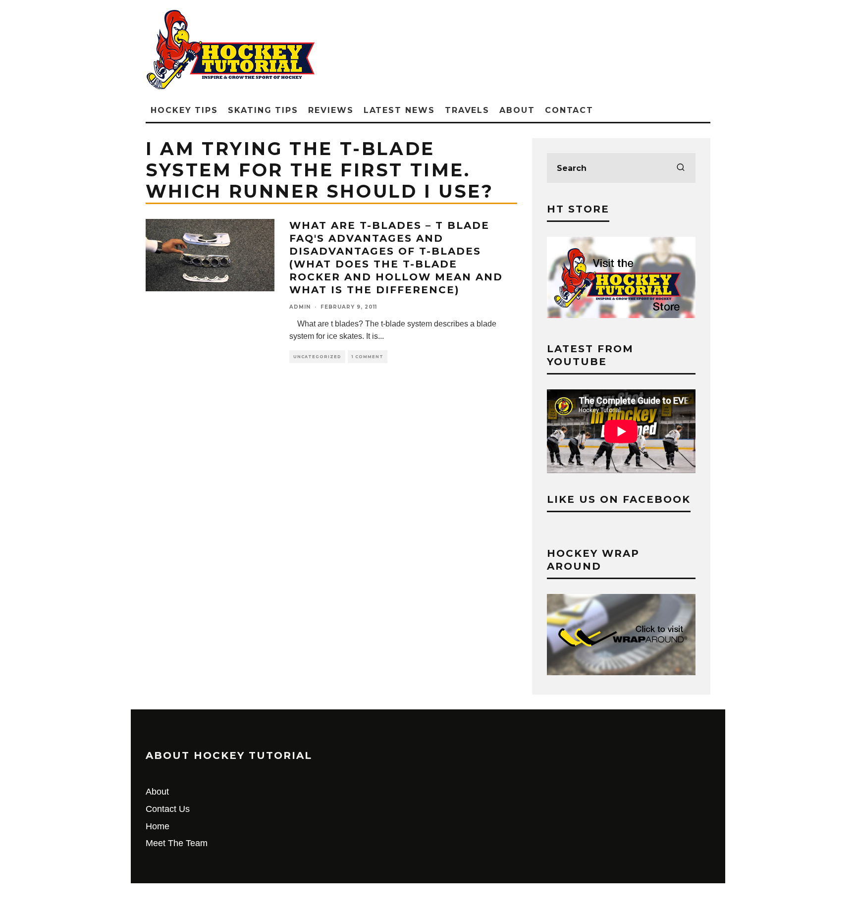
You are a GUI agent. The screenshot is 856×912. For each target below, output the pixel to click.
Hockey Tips (184, 110)
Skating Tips (263, 110)
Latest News (399, 110)
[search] (681, 168)
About (517, 110)
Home (157, 826)
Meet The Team (177, 843)
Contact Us (168, 809)
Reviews (330, 110)
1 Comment (367, 356)
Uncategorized (317, 356)
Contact (569, 110)
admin (300, 307)
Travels (467, 110)
